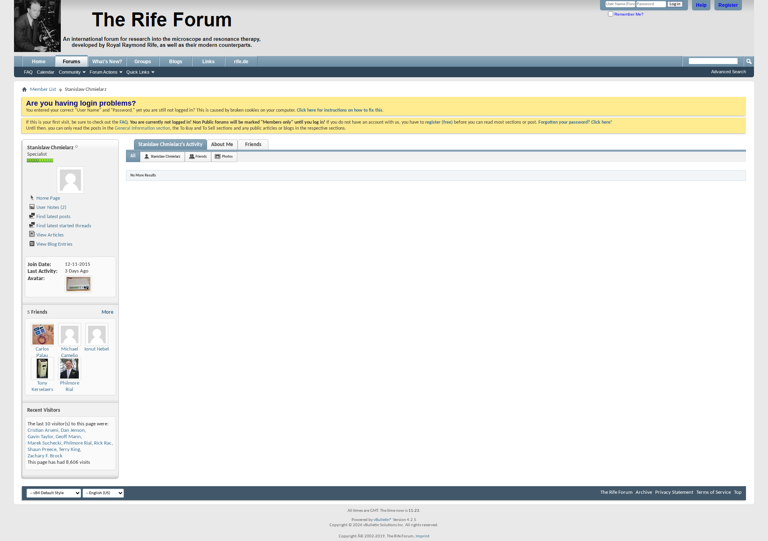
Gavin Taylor (40, 436)
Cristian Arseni (43, 430)
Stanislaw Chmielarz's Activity (170, 144)
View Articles (49, 235)
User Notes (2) (50, 207)
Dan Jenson (73, 430)
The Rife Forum (616, 492)
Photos (227, 156)
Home (39, 61)
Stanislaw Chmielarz (165, 156)
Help (701, 5)
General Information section (142, 128)
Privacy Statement (674, 492)
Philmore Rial (78, 443)
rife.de (241, 61)
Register (728, 5)
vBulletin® (383, 520)
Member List (43, 89)
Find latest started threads (63, 225)
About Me (222, 144)
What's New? (107, 61)
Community (70, 72)
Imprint (423, 536)
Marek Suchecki (44, 443)
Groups (142, 61)
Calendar (45, 72)
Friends (253, 144)
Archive (644, 492)
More (108, 312)
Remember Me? (628, 14)
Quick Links (138, 72)
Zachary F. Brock (45, 456)
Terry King (69, 449)
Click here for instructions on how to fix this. (340, 110)
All (133, 156)
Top (738, 492)
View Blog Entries (53, 244)
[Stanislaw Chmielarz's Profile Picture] (70, 180)
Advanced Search (728, 71)
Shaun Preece (42, 449)
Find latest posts (52, 216)
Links (208, 61)
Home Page (47, 198)
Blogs (175, 61)
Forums (71, 61)
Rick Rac (103, 443)
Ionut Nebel (96, 349)
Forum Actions (104, 72)
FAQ (28, 72)
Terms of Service (713, 492)
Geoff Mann (68, 436)
